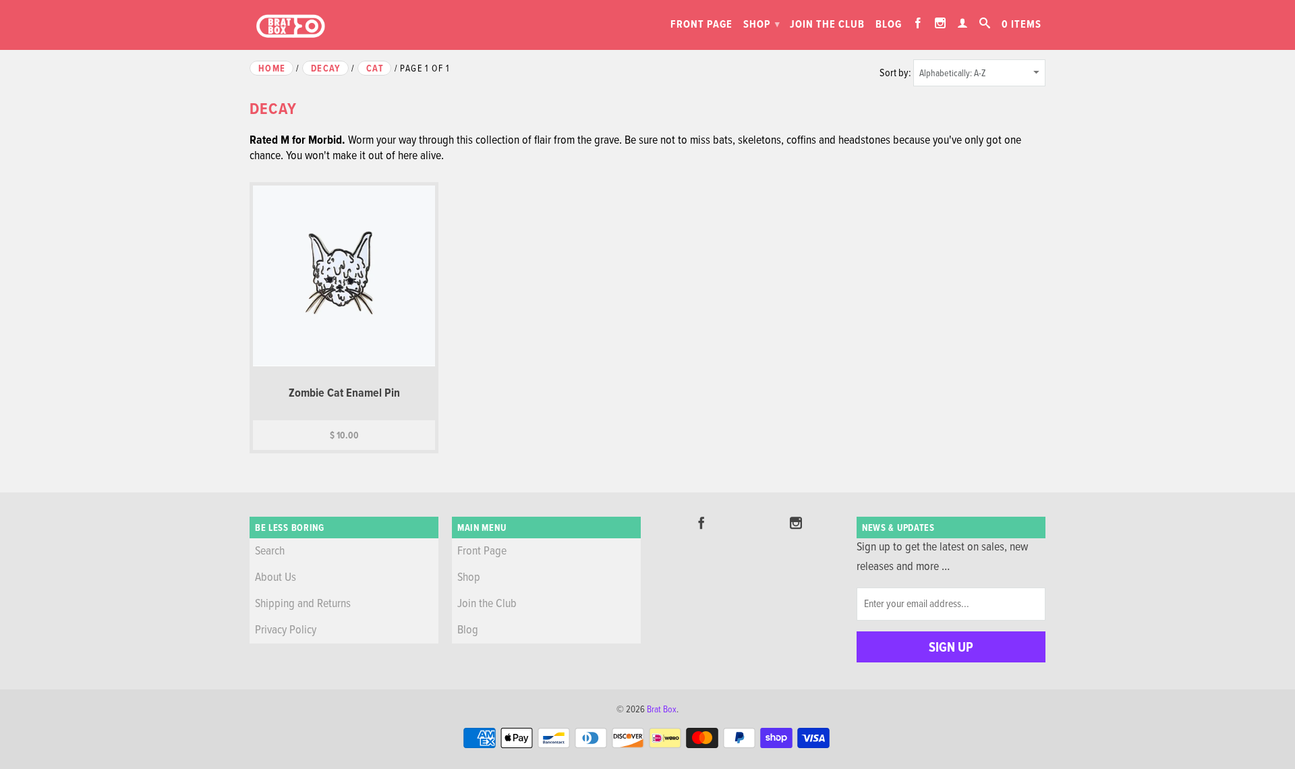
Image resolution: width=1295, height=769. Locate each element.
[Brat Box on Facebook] (918, 23)
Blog (888, 25)
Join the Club (827, 25)
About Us (275, 578)
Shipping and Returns (303, 604)
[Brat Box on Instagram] (940, 23)
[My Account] (963, 23)
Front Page (701, 25)
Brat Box (662, 710)
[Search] (985, 23)
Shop (761, 25)
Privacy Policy (285, 630)
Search (270, 551)
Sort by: (896, 73)
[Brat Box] (290, 26)
